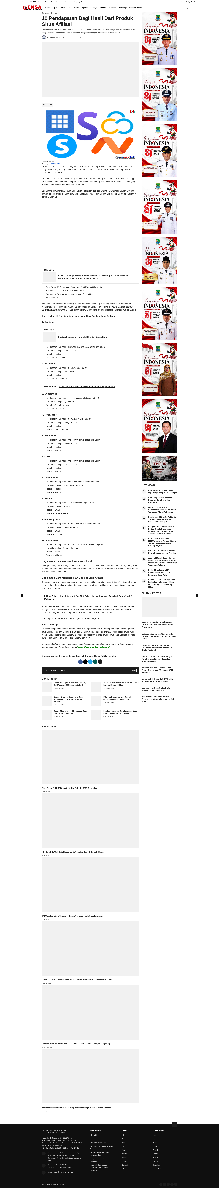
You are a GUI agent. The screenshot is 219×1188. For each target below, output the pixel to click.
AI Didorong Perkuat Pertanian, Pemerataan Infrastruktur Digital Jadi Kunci (158, 699)
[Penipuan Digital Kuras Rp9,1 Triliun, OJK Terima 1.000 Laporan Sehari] (47, 691)
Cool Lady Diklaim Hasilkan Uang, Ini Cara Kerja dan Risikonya (160, 500)
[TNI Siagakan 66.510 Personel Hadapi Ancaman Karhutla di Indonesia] (90, 911)
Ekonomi (112, 8)
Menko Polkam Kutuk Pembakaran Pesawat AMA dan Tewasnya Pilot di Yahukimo (162, 509)
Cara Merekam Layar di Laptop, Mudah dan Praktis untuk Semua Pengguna (157, 624)
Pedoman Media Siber (46, 2)
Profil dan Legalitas (97, 1139)
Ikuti (134, 671)
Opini (55, 8)
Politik (76, 8)
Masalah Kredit (135, 8)
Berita (47, 8)
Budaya (94, 8)
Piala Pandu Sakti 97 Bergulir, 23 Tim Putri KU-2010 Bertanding (69, 788)
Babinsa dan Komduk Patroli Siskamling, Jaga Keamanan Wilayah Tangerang (76, 1044)
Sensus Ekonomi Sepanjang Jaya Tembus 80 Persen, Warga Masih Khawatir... (68, 699)
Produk (155, 1150)
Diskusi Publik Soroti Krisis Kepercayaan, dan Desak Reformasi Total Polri (160, 572)
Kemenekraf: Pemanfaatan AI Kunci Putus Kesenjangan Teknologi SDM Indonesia (157, 670)
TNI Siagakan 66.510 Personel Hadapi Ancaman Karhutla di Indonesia (72, 916)
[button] (100, 661)
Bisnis (46, 656)
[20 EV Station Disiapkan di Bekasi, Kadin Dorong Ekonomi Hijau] (96, 691)
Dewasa (54, 656)
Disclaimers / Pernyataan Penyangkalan (70, 2)
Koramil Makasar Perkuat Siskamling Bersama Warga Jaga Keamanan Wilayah (76, 1108)
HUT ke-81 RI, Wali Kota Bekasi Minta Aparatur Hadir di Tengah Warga (72, 852)
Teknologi (123, 8)
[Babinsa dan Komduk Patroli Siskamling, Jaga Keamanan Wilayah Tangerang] (90, 1039)
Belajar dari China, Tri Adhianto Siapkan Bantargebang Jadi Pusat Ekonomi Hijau (162, 519)
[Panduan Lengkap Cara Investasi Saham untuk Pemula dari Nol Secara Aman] (96, 719)
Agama (85, 8)
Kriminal (80, 656)
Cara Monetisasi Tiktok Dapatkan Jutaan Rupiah (75, 618)
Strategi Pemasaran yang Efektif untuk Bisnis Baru (82, 337)
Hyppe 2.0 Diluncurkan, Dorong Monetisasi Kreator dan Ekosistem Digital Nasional (157, 647)
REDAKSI (32, 2)
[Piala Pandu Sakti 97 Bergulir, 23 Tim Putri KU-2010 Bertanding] (90, 783)
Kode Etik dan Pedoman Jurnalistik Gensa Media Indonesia (99, 1167)
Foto (69, 8)
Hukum (103, 8)
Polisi (124, 1139)
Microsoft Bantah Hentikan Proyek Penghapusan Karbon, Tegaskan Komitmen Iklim (157, 659)
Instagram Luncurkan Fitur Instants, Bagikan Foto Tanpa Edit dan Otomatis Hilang (159, 636)
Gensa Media (52, 37)
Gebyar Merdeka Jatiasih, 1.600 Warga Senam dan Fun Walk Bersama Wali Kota (77, 980)
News (96, 656)
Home (24, 2)
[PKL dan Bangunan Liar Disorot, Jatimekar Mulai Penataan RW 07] (96, 705)
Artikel (62, 8)
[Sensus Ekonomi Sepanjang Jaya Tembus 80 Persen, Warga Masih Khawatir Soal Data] (47, 705)
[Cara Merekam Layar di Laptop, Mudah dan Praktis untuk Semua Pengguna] (159, 616)
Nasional (89, 656)
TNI (123, 1135)
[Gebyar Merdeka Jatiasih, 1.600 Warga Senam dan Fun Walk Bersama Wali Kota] (90, 975)
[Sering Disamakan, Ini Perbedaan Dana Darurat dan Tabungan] (47, 719)
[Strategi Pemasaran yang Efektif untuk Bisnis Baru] (49, 341)
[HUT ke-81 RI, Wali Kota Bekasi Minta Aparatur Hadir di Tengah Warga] (90, 847)
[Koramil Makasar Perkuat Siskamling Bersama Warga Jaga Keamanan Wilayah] (90, 1103)
